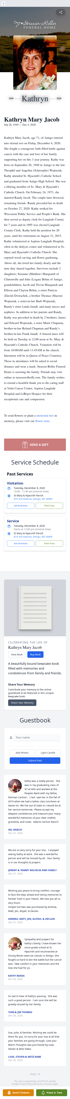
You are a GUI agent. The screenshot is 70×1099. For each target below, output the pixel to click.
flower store (42, 421)
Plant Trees (49, 505)
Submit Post (35, 760)
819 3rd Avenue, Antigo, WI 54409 (33, 498)
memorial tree (45, 415)
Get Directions (21, 505)
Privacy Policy (25, 1083)
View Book (16, 654)
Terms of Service (44, 1083)
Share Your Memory (22, 702)
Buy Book (35, 654)
